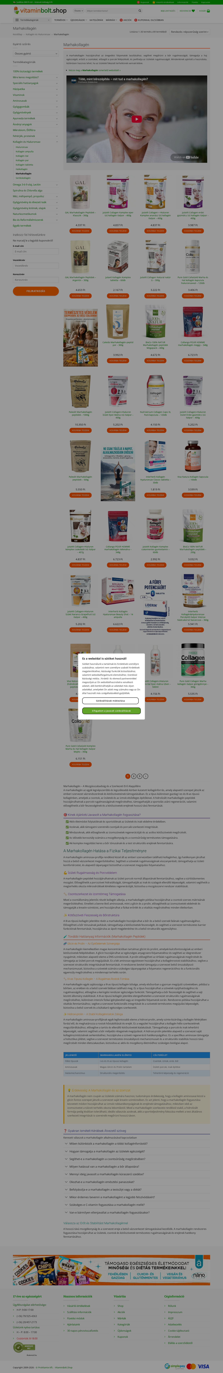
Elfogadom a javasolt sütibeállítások (111, 710)
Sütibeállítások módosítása (110, 700)
